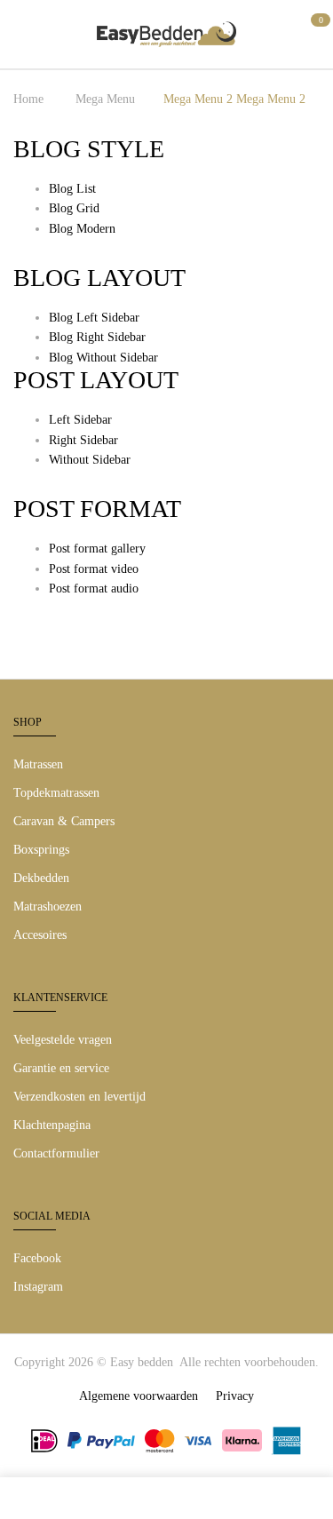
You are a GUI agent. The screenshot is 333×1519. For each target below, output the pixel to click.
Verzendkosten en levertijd (79, 1096)
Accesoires (40, 935)
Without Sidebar (90, 459)
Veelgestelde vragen (62, 1039)
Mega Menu (105, 99)
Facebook (37, 1258)
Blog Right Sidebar (97, 337)
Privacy (235, 1396)
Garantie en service (61, 1068)
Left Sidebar (80, 419)
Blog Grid (74, 208)
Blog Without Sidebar (103, 357)
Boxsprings (41, 849)
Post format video (94, 569)
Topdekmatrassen (56, 792)
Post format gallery (97, 548)
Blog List (72, 188)
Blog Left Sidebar (94, 317)
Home (28, 99)
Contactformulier (56, 1153)
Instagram (38, 1286)
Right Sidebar (83, 440)
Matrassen (38, 764)
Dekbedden (41, 878)
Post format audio (94, 588)
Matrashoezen (47, 906)
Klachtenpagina (52, 1125)
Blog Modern (82, 228)
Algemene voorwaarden (138, 1396)
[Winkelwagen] (313, 31)
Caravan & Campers (64, 821)
